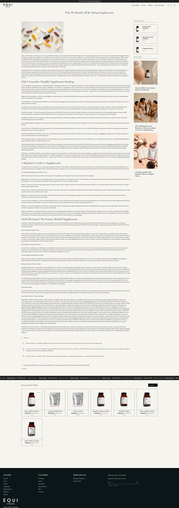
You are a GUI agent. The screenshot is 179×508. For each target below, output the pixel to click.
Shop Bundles (6, 486)
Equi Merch (6, 491)
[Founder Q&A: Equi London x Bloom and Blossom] (146, 73)
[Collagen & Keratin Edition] (55, 399)
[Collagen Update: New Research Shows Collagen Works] (146, 151)
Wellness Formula (36, 307)
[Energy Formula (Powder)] (31, 429)
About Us (5, 478)
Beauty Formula (89, 301)
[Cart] (174, 5)
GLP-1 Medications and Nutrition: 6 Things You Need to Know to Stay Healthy (145, 128)
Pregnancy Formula (77, 318)
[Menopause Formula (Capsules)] (101, 399)
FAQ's (39, 489)
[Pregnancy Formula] (124, 399)
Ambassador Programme (79, 478)
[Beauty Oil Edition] (78, 399)
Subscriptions (41, 483)
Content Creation (77, 481)
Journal (5, 481)
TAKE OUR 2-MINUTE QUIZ (95, 1)
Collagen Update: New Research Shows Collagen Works (144, 174)
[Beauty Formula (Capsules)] (31, 399)
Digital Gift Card (7, 489)
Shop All (5, 483)
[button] (135, 5)
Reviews (40, 481)
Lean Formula (36, 316)
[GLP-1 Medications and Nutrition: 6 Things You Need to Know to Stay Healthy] (146, 108)
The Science (41, 478)
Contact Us (41, 491)
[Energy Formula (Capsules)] (147, 399)
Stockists (5, 494)
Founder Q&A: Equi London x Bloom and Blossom (145, 89)
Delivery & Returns (42, 486)
